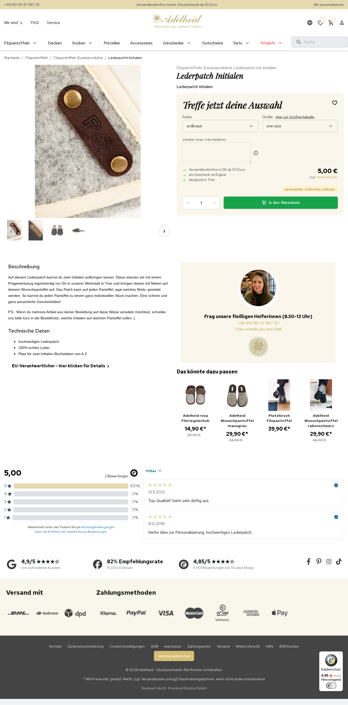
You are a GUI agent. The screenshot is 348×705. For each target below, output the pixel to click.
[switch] (331, 686)
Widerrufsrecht (248, 646)
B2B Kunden (289, 646)
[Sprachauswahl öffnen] (310, 23)
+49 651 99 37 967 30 (22, 4)
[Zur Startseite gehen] (177, 21)
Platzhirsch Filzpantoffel (279, 418)
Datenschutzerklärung (85, 646)
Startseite (12, 57)
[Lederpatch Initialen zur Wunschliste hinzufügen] (335, 103)
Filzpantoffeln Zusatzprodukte (78, 57)
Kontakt (55, 646)
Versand (223, 646)
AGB (154, 646)
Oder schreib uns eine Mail (258, 329)
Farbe (187, 117)
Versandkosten (327, 177)
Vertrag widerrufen (174, 656)
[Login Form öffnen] (342, 23)
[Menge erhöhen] (214, 203)
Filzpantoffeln (36, 57)
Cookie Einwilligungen (127, 646)
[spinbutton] (201, 203)
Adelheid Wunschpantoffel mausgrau (237, 420)
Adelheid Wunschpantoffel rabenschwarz (321, 420)
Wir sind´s (13, 22)
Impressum (172, 646)
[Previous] (11, 231)
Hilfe (269, 646)
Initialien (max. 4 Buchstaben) (204, 140)
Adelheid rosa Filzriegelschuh (195, 418)
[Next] (164, 231)
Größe (288, 117)
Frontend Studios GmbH (187, 688)
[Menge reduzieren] (188, 203)
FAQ (35, 22)
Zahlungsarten (199, 646)
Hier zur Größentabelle (295, 117)
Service (53, 22)
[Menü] (340, 654)
